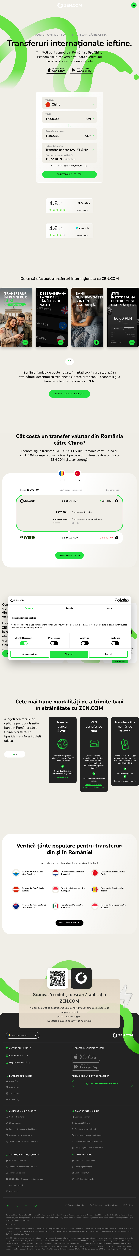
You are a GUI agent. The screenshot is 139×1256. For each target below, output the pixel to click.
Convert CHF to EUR (76, 1229)
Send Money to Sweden (73, 1218)
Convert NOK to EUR (30, 1231)
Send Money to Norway (54, 1218)
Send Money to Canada (14, 1218)
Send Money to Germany (84, 1215)
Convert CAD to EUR (108, 1229)
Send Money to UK (48, 1215)
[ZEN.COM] (120, 1035)
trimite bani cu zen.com (69, 174)
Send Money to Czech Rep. (105, 1215)
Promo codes (11, 1224)
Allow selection (29, 654)
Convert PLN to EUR (26, 1229)
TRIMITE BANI (120, 662)
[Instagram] (35, 1205)
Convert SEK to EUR (46, 1231)
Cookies (129, 1205)
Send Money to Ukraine (65, 1215)
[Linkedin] (7, 1205)
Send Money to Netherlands (34, 1218)
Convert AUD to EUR (125, 1229)
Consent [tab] (29, 608)
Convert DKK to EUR (63, 1231)
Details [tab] (69, 608)
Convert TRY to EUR (112, 1231)
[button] (68, 360)
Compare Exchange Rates (19, 1234)
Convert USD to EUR (43, 1229)
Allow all (69, 654)
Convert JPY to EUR (14, 1231)
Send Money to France (112, 1218)
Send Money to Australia (20, 1220)
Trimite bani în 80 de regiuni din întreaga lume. (94, 786)
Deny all (108, 654)
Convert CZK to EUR (96, 1231)
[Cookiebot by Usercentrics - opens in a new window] (117, 600)
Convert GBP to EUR (59, 1229)
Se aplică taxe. (63, 777)
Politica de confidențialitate (105, 1205)
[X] (17, 1205)
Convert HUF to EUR (79, 1231)
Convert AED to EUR (92, 1229)
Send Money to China (124, 1215)
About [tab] (110, 608)
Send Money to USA (32, 1215)
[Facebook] (26, 1205)
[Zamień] (69, 473)
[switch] (54, 643)
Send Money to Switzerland (93, 1218)
